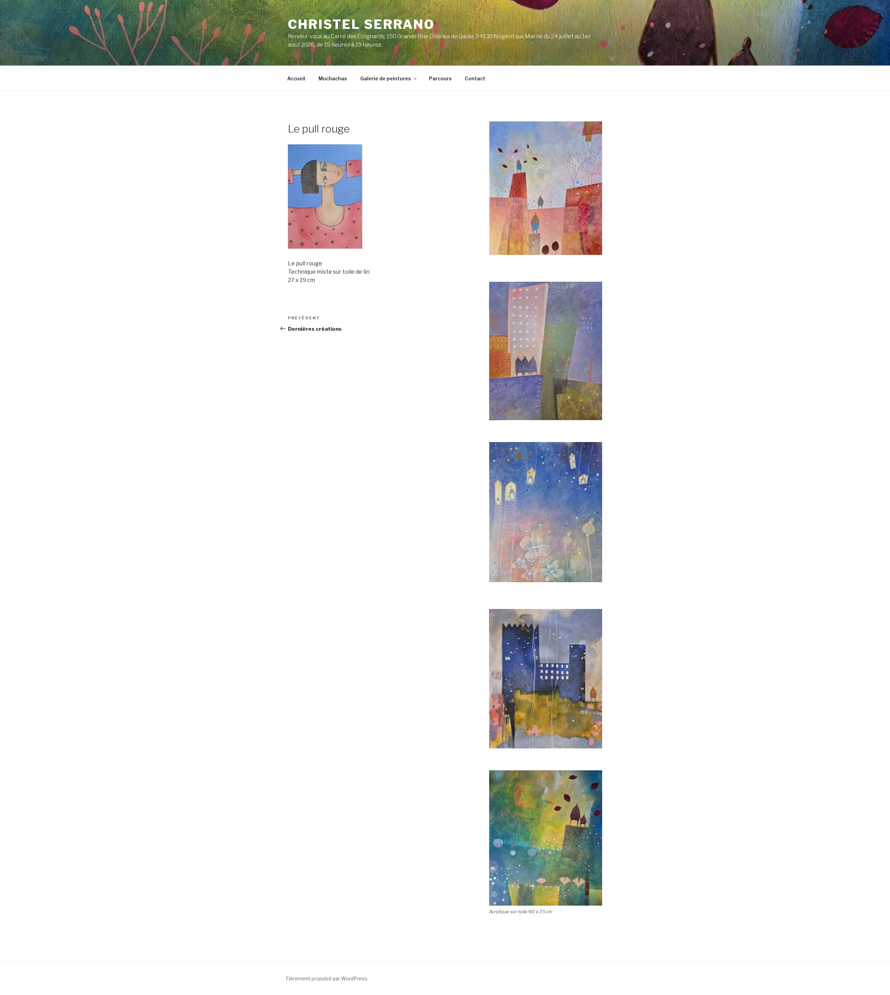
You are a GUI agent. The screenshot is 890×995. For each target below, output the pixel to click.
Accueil (296, 78)
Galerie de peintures (385, 78)
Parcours (440, 78)
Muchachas (332, 78)
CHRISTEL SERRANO (361, 24)
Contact (475, 78)
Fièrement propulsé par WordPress (326, 978)
